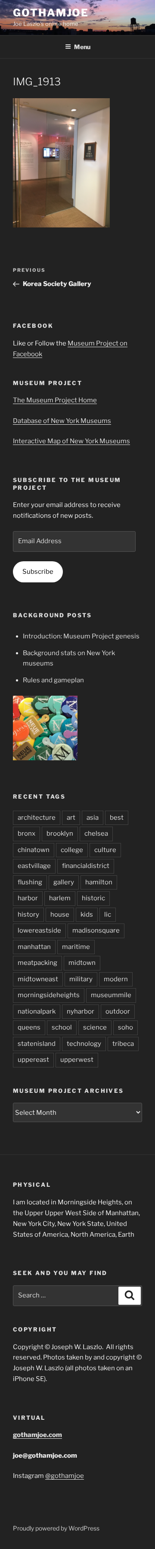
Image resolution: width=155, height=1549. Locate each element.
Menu (82, 46)
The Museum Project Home (55, 400)
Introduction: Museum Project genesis (81, 636)
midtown (82, 963)
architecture (37, 817)
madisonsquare (96, 930)
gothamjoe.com (37, 1435)
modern (116, 979)
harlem (60, 898)
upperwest (76, 1060)
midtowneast (38, 979)
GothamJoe (51, 12)
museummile (111, 995)
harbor (28, 898)
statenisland (37, 1044)
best (117, 817)
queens (29, 1027)
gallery (63, 882)
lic (107, 914)
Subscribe (37, 571)
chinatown (34, 850)
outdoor (117, 1011)
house (59, 914)
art (71, 817)
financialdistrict (85, 866)
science (95, 1027)
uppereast (33, 1060)
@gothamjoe (64, 1476)
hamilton (98, 882)
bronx (26, 833)
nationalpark (37, 1011)
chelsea (96, 833)
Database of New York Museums (62, 421)
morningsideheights (49, 995)
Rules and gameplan (53, 680)
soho (125, 1027)
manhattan (34, 947)
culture (105, 850)
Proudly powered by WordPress (56, 1528)
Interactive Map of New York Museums (71, 441)
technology (84, 1044)
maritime (76, 947)
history (28, 914)
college (72, 850)
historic (93, 898)
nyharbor (80, 1011)
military (81, 979)
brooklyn (59, 833)
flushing (30, 882)
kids (87, 914)
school (62, 1027)
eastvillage (34, 866)
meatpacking (37, 963)
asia (93, 817)
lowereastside (39, 930)
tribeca (123, 1044)
